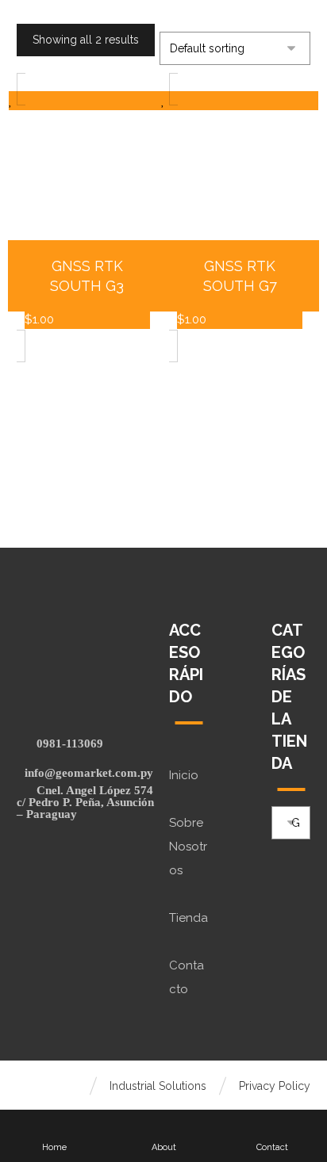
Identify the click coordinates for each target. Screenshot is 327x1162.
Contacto (186, 977)
